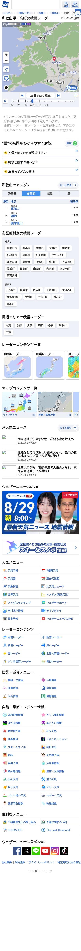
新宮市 (24, 290)
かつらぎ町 (58, 254)
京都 (19, 325)
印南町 (50, 268)
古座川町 (43, 296)
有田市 (53, 248)
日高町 (24, 268)
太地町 (29, 296)
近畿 (41, 13)
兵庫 (40, 325)
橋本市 (39, 248)
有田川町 (67, 261)
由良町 (37, 268)
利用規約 (20, 862)
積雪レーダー (25, 13)
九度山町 (12, 261)
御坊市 (66, 248)
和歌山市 (12, 248)
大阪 (29, 325)
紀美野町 (41, 254)
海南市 (26, 248)
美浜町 (11, 268)
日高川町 (12, 275)
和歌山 (55, 13)
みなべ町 (65, 268)
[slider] (32, 101)
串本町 (11, 303)
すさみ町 (67, 290)
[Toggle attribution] (6, 87)
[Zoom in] (6, 55)
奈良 (50, 325)
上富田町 (51, 290)
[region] (40, 57)
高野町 (26, 261)
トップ (7, 13)
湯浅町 (39, 261)
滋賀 (8, 325)
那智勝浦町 (13, 296)
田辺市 (11, 290)
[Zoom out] (6, 60)
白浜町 (37, 290)
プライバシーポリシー (41, 862)
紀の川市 (12, 254)
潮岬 (14, 215)
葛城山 (15, 208)
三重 (8, 332)
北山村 (58, 296)
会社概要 (7, 862)
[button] (54, 58)
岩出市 (26, 254)
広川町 (53, 261)
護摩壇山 (17, 223)
